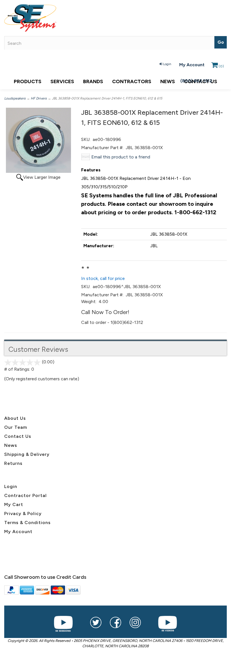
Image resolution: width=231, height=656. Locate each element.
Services (62, 81)
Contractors (131, 81)
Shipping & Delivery (27, 454)
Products (27, 81)
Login (167, 64)
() (221, 66)
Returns (13, 463)
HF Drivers (39, 98)
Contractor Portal (25, 495)
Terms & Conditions (27, 522)
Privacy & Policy (23, 513)
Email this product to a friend (120, 157)
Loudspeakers (15, 98)
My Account (192, 64)
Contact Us (17, 436)
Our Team (15, 427)
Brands (93, 81)
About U (13, 418)
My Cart (13, 504)
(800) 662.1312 (196, 80)
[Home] (115, 18)
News (167, 81)
